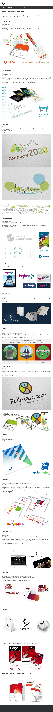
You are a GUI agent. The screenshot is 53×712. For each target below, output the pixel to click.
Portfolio (17, 7)
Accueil (3, 7)
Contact (24, 7)
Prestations (10, 7)
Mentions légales (4, 707)
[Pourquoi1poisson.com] (4, 3)
